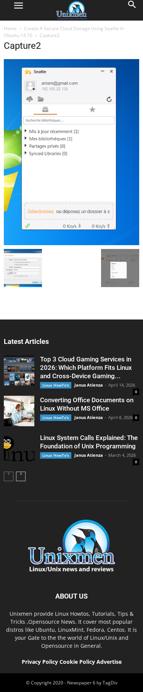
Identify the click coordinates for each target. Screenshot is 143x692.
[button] (132, 10)
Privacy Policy (40, 661)
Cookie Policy (77, 661)
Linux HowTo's (55, 385)
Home (10, 28)
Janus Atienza (88, 385)
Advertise (109, 661)
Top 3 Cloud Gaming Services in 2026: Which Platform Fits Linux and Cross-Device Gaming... (86, 367)
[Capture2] (71, 243)
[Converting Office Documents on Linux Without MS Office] (19, 411)
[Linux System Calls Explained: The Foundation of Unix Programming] (19, 449)
